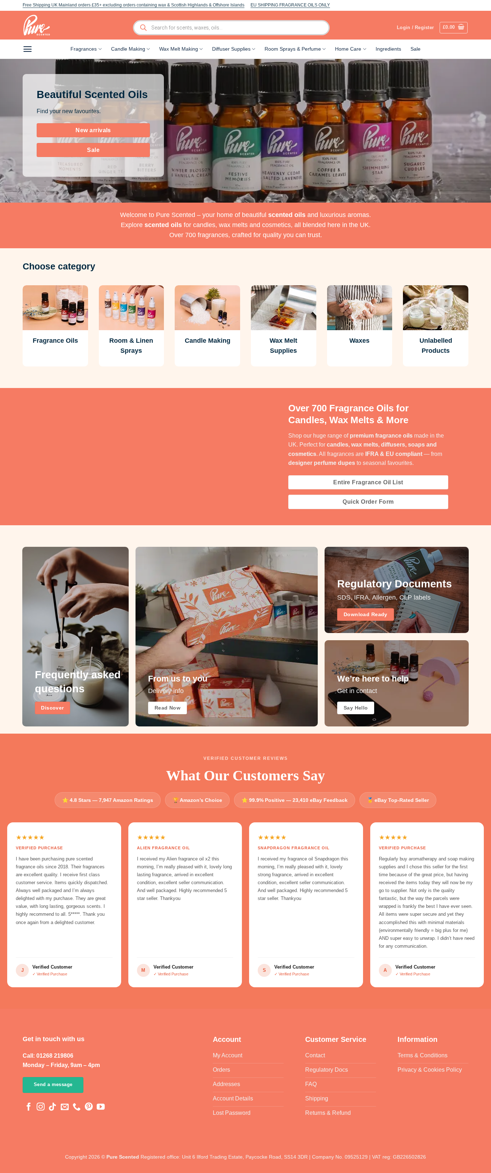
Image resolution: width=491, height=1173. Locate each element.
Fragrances (83, 49)
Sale (415, 49)
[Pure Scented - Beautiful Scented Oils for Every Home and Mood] (39, 25)
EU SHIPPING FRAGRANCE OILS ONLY (290, 5)
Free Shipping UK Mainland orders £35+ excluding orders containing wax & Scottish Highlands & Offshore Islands (133, 5)
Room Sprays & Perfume (293, 49)
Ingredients (388, 49)
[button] (454, 27)
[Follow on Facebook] (29, 1107)
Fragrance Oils (55, 340)
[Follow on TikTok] (52, 1107)
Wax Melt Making (178, 49)
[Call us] (77, 1107)
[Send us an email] (65, 1107)
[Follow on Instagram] (41, 1107)
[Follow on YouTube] (101, 1107)
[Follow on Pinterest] (89, 1107)
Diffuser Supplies (231, 49)
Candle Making (128, 49)
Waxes (359, 340)
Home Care (348, 49)
